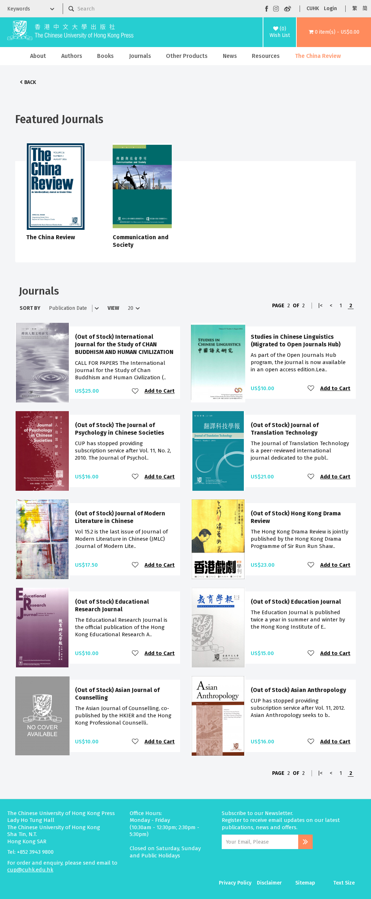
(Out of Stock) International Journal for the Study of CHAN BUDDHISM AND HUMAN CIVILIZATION (124, 344)
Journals (140, 55)
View (113, 308)
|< (320, 306)
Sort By (30, 308)
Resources (266, 55)
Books (105, 55)
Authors (71, 55)
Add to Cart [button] (160, 391)
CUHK (313, 8)
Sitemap (305, 883)
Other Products (187, 55)
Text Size (344, 883)
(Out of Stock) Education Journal (296, 601)
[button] (334, 32)
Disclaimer (269, 883)
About (38, 55)
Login (330, 8)
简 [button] (364, 8)
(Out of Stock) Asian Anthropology (298, 690)
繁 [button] (354, 8)
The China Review (318, 55)
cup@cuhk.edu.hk (30, 869)
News (230, 55)
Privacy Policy (235, 883)
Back (30, 82)
